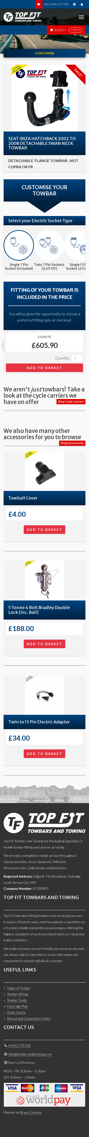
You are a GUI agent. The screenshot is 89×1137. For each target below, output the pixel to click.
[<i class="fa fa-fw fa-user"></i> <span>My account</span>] (81, 4)
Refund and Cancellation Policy (29, 1018)
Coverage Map (17, 1006)
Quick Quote (16, 1012)
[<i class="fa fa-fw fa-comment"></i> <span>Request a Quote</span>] (38, 4)
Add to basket (44, 368)
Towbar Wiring (17, 994)
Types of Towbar (18, 988)
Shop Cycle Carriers (71, 401)
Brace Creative (31, 1112)
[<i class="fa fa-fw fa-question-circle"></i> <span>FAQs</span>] (74, 4)
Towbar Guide (17, 1000)
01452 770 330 (20, 1045)
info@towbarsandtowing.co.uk (30, 1054)
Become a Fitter (56, 4)
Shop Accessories (72, 443)
